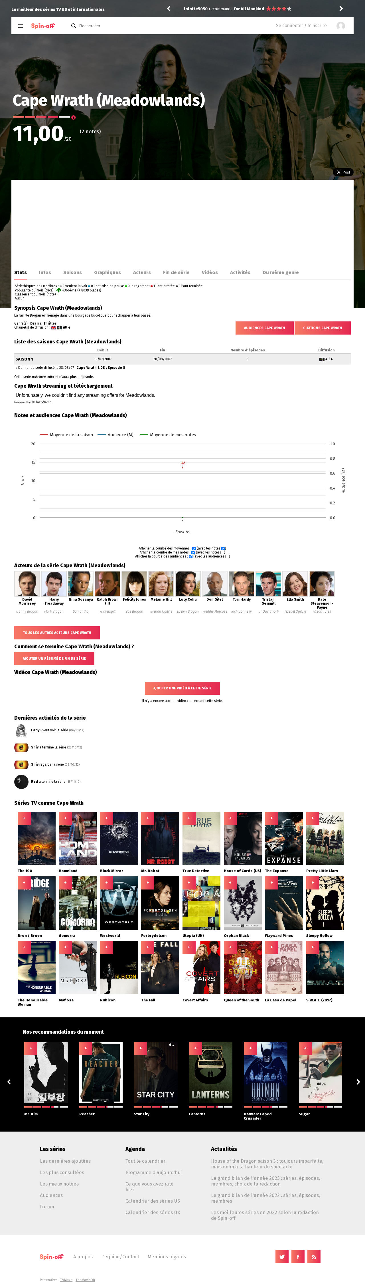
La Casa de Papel (280, 1000)
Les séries (53, 1149)
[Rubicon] (119, 993)
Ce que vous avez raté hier (149, 1186)
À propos (83, 1256)
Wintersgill (107, 611)
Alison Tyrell (322, 611)
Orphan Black (236, 935)
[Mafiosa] (78, 993)
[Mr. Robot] (160, 864)
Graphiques (107, 272)
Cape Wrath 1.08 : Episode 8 (100, 368)
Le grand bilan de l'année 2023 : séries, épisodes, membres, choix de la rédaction (265, 1181)
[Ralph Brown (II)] (107, 595)
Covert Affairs (195, 1000)
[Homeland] (78, 864)
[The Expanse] (284, 864)
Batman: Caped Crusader (258, 1116)
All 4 (66, 327)
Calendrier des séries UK (152, 1212)
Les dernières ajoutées (65, 1161)
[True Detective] (201, 864)
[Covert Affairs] (201, 993)
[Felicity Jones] (134, 595)
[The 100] (37, 864)
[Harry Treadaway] (54, 595)
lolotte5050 (196, 9)
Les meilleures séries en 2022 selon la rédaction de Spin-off (265, 1215)
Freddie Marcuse (214, 611)
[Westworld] (119, 929)
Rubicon (107, 1000)
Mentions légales (167, 1256)
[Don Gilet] (215, 595)
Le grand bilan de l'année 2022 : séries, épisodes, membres (265, 1198)
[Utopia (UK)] (201, 929)
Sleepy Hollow (319, 935)
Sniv (34, 747)
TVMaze (66, 1280)
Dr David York (268, 611)
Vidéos (210, 272)
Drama (36, 323)
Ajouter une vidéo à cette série (182, 688)
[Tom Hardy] (241, 595)
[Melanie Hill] (161, 595)
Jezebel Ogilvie (295, 611)
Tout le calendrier (145, 1161)
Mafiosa (66, 1000)
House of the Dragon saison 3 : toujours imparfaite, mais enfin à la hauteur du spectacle (267, 1164)
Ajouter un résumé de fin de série (54, 659)
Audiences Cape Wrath (264, 328)
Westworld (110, 935)
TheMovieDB (85, 1280)
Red (34, 782)
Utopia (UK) (193, 935)
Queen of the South (241, 1000)
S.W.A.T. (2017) (319, 1000)
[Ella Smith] (295, 595)
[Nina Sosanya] (81, 595)
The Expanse (277, 871)
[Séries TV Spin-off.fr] (43, 26)
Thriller (49, 323)
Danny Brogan (27, 611)
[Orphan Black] (243, 929)
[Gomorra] (78, 929)
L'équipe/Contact (120, 1256)
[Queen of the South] (243, 993)
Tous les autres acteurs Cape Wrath (57, 633)
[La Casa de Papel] (284, 993)
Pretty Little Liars (322, 871)
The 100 (25, 871)
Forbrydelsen (154, 935)
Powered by (23, 402)
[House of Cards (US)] (243, 864)
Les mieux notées (59, 1184)
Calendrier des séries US (152, 1201)
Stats (20, 272)
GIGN (239, 9)
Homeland (68, 871)
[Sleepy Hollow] (325, 929)
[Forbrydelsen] (160, 929)
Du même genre (281, 272)
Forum (47, 1206)
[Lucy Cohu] (188, 595)
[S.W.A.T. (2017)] (325, 993)
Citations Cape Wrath (322, 328)
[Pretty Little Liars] (325, 864)
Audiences (51, 1195)
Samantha (81, 611)
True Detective (195, 871)
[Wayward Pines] (284, 929)
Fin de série (176, 272)
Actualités (224, 1149)
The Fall (148, 1000)
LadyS (36, 730)
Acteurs (142, 272)
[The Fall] (160, 993)
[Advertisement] (182, 223)
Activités (240, 272)
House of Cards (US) (242, 871)
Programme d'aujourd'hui (153, 1172)
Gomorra (67, 935)
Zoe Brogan (134, 611)
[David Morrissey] (27, 595)
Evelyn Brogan (188, 611)
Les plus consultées (62, 1172)
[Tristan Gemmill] (268, 595)
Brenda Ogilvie (161, 611)
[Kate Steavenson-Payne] (322, 595)
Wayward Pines (279, 935)
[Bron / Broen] (37, 929)
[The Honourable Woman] (37, 993)
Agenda (135, 1149)
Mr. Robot (150, 871)
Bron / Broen (30, 935)
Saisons (72, 272)
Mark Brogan (54, 611)
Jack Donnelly (241, 611)
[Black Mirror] (119, 864)
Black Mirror (111, 871)
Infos (45, 272)
